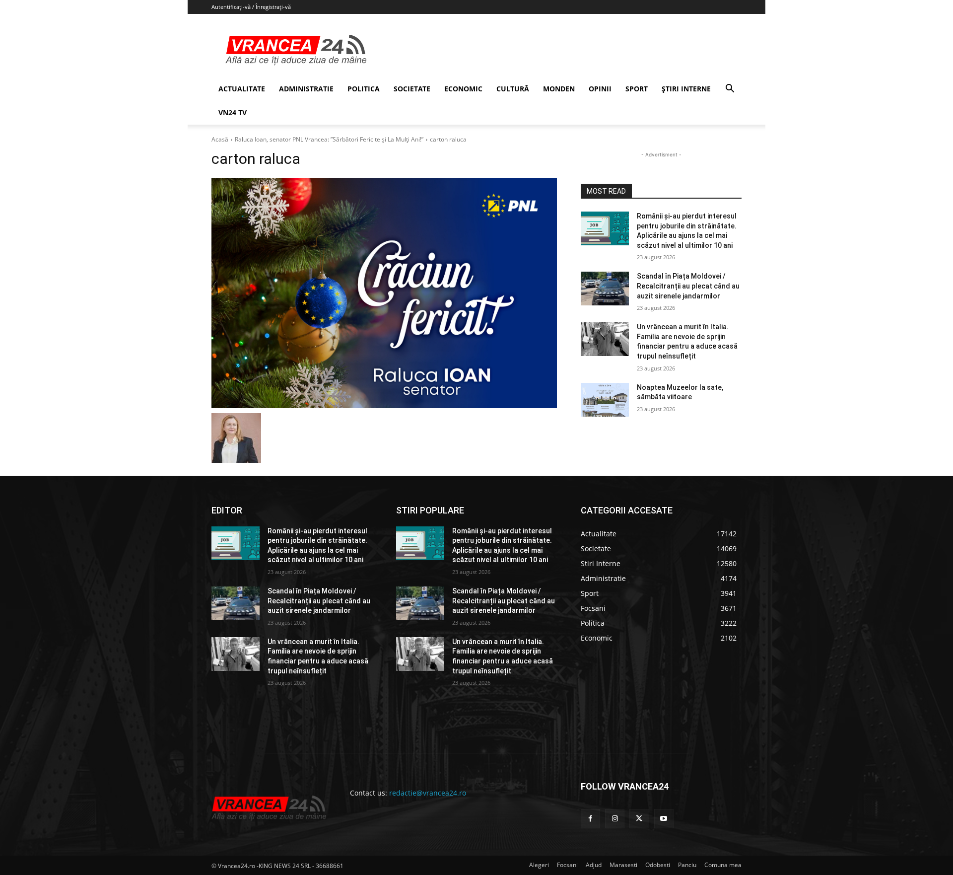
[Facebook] (590, 818)
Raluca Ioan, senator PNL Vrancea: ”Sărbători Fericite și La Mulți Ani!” (329, 139)
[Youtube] (664, 818)
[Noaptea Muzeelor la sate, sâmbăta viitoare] (605, 400)
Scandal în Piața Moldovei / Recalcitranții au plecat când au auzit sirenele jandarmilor (688, 285)
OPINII (600, 88)
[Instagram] (614, 818)
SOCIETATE (412, 88)
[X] (639, 818)
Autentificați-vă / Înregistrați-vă (251, 6)
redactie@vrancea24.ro (427, 793)
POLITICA (363, 88)
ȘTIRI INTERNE (686, 88)
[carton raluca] (384, 293)
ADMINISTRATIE (306, 88)
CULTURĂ (512, 88)
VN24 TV (232, 112)
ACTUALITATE (241, 88)
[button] (730, 89)
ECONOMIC (463, 88)
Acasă (219, 139)
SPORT (636, 88)
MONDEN (559, 88)
